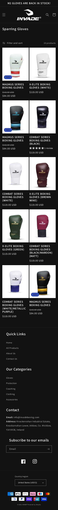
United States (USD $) (27, 482)
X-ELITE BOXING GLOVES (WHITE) (40, 86)
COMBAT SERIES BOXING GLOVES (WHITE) (13, 197)
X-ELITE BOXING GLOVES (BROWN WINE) (40, 197)
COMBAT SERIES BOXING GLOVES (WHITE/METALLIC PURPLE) (14, 306)
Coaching (10, 388)
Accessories (12, 399)
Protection (11, 383)
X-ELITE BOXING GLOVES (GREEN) (13, 247)
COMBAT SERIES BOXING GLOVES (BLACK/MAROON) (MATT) (41, 251)
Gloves (9, 377)
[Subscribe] (48, 449)
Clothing (10, 394)
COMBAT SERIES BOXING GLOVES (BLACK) (40, 140)
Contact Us (11, 358)
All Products (12, 348)
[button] (3, 14)
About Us (10, 353)
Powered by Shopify (34, 504)
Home (9, 342)
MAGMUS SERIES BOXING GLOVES (13, 86)
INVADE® (24, 504)
